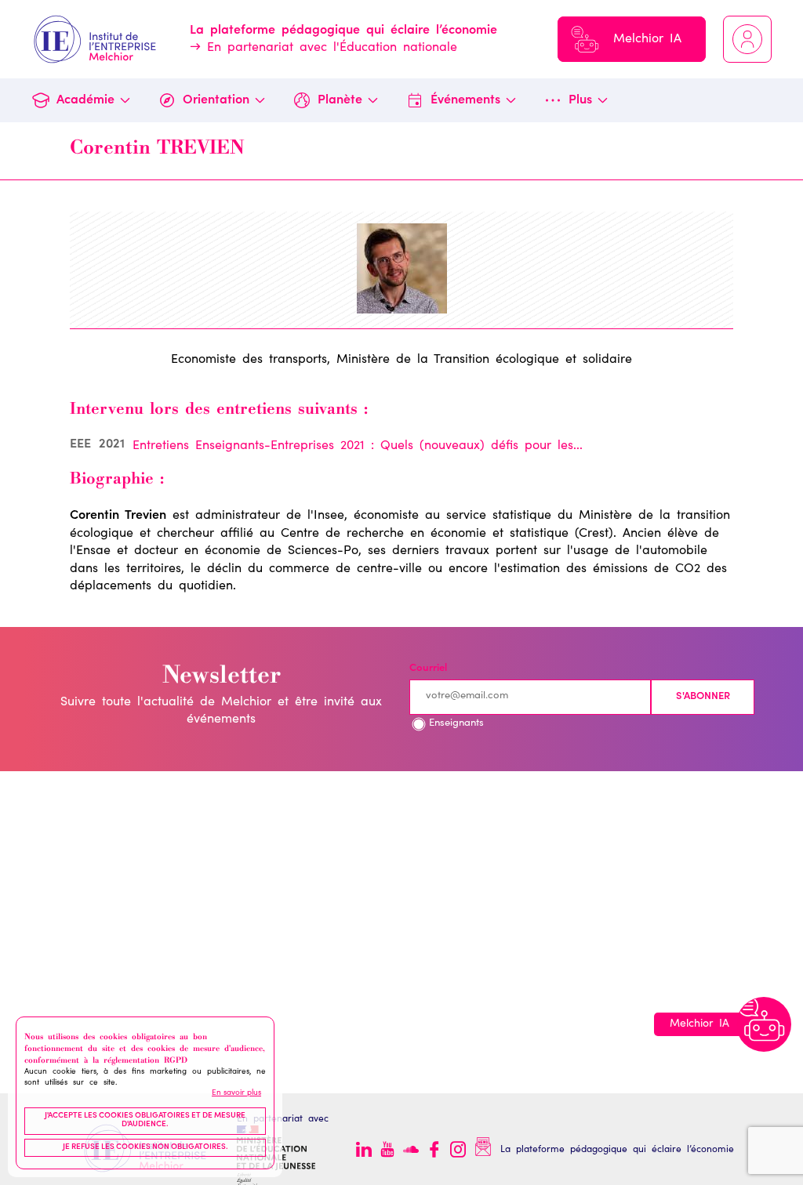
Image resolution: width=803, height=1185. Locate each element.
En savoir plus (236, 1093)
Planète (340, 100)
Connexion (747, 39)
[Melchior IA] (763, 1024)
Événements (465, 100)
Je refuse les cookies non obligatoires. (145, 1147)
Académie (85, 100)
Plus (580, 100)
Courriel (428, 669)
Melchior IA (647, 39)
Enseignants (456, 724)
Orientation (216, 100)
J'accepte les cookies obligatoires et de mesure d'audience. (145, 1120)
